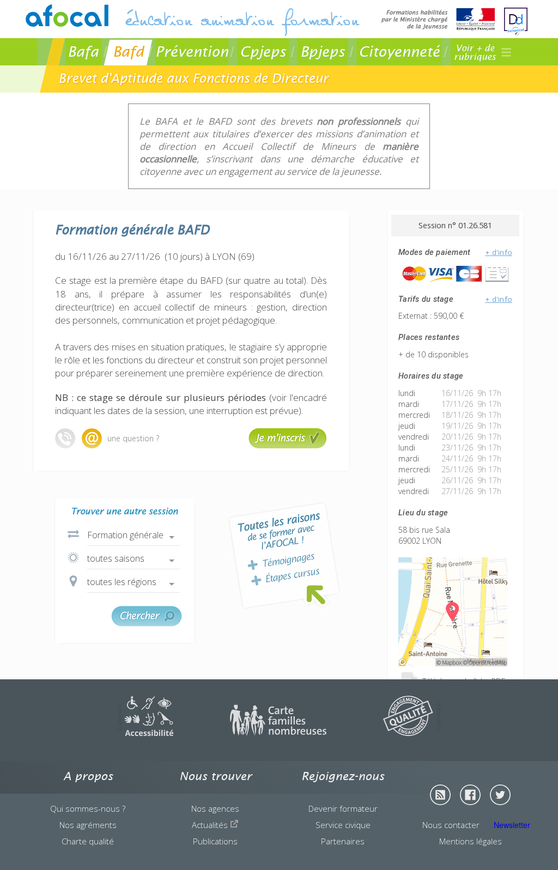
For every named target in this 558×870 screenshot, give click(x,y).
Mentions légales (470, 841)
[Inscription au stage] (287, 445)
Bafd (128, 51)
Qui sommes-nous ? (87, 808)
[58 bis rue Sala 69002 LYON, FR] (452, 663)
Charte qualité (88, 841)
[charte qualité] (412, 732)
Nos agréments (88, 824)
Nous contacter (451, 824)
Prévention (191, 51)
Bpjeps (322, 51)
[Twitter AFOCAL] (500, 794)
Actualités (211, 824)
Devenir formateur (343, 808)
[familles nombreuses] (278, 732)
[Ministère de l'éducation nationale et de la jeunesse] (438, 20)
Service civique (343, 824)
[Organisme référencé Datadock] (515, 22)
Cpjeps (263, 51)
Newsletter (512, 824)
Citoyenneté (399, 51)
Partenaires (343, 841)
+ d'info (498, 252)
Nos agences (215, 808)
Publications (215, 841)
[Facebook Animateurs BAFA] (470, 794)
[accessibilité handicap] (145, 732)
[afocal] (67, 15)
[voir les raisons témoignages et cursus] (284, 555)
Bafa (83, 51)
